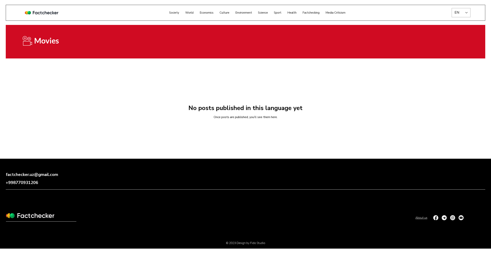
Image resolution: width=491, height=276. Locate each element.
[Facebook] (435, 217)
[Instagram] (452, 217)
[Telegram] (444, 217)
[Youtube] (461, 217)
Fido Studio (257, 243)
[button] (310, 12)
